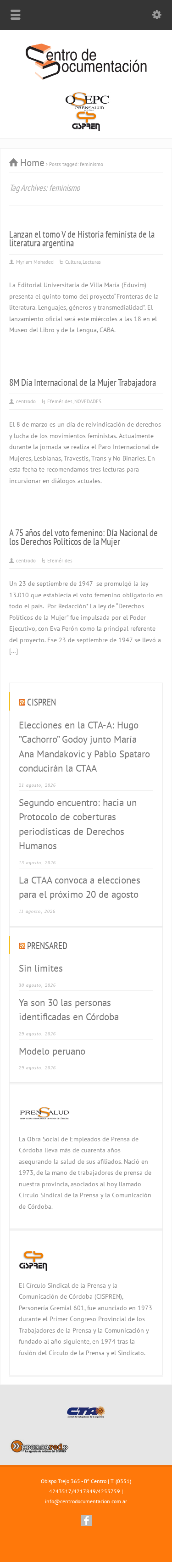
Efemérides (59, 401)
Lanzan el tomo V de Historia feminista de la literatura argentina (82, 238)
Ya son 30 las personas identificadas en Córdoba (69, 1009)
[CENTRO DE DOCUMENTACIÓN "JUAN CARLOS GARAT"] (86, 78)
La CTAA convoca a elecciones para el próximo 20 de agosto (79, 887)
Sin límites (41, 968)
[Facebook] (86, 1520)
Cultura (73, 262)
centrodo (26, 401)
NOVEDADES (87, 401)
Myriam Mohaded (35, 262)
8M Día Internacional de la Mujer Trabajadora (82, 382)
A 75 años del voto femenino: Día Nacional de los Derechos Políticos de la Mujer (83, 537)
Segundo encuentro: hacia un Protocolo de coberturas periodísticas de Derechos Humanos (78, 824)
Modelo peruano (52, 1051)
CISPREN (41, 702)
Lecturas (92, 262)
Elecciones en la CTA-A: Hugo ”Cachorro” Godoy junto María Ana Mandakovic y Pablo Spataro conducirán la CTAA (84, 747)
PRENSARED (47, 945)
